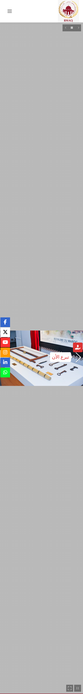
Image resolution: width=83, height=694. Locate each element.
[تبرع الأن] (78, 348)
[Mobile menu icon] (10, 11)
